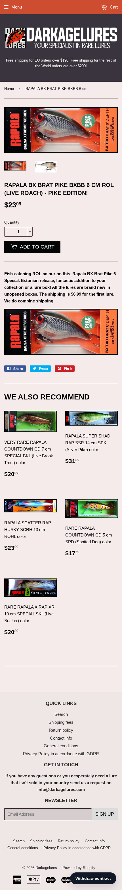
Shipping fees (61, 722)
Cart (113, 7)
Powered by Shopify (78, 868)
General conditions (61, 745)
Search (61, 714)
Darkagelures (46, 868)
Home (9, 89)
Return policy (61, 730)
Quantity (11, 222)
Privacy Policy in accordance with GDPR (61, 753)
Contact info (61, 738)
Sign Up (104, 814)
